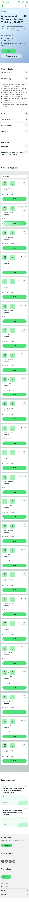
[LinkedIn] (10, 861)
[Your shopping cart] (27, 2)
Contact (6, 877)
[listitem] (14, 78)
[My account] (19, 2)
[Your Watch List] (23, 2)
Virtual (12, 194)
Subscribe (7, 845)
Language (6, 176)
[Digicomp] (5, 2)
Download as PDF (5, 72)
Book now (8, 51)
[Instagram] (6, 861)
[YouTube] (13, 861)
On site (6, 194)
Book (14, 199)
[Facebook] (2, 861)
